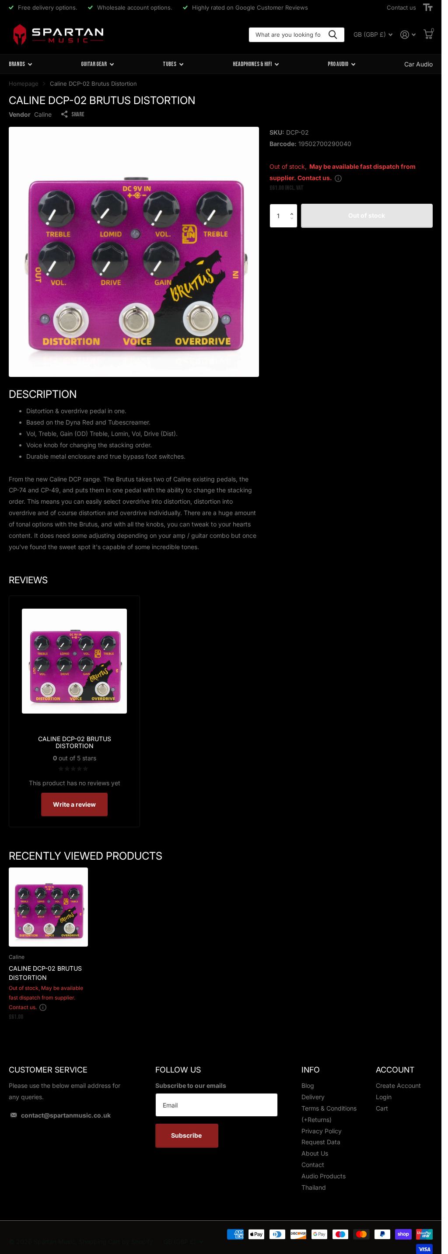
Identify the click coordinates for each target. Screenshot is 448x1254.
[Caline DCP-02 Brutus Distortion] (48, 907)
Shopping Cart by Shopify (116, 1241)
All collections (20, 64)
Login (384, 1097)
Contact (312, 1164)
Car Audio (418, 64)
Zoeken (333, 34)
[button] (294, 207)
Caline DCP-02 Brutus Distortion (45, 973)
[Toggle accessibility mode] (428, 7)
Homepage (23, 83)
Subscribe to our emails (190, 1085)
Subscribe (187, 1135)
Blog (307, 1085)
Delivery (313, 1097)
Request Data (320, 1142)
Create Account (398, 1085)
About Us (314, 1153)
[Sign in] (408, 35)
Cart (382, 1108)
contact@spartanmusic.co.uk (66, 1115)
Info (310, 1069)
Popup (338, 177)
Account (395, 1069)
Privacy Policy (321, 1131)
